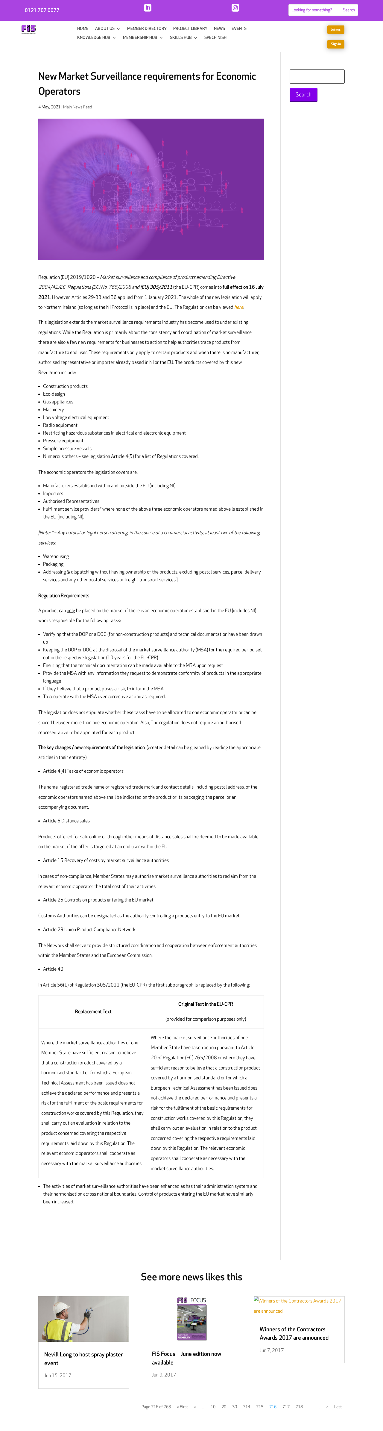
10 (213, 1406)
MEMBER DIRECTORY (147, 29)
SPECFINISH (215, 38)
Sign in (336, 44)
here (238, 307)
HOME (83, 29)
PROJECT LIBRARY (190, 29)
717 (286, 1406)
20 (223, 1406)
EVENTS (239, 29)
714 (246, 1406)
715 (259, 1406)
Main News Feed (77, 107)
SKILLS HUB (181, 38)
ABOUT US (105, 29)
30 (234, 1406)
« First (182, 1406)
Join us (336, 29)
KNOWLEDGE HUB (93, 38)
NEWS (219, 29)
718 (299, 1406)
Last (338, 1406)
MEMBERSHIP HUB (140, 38)
